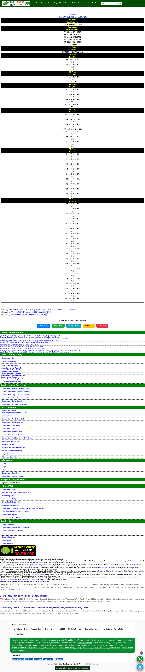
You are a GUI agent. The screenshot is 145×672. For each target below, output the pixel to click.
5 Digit (4, 470)
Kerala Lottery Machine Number (13, 435)
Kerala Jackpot (7, 416)
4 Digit (4, 467)
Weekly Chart (36, 629)
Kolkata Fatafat (39, 574)
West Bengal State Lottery (11, 441)
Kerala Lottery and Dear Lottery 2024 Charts (17, 438)
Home (32, 3)
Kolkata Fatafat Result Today (11, 381)
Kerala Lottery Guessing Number (13, 476)
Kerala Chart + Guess (9, 410)
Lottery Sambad (74, 325)
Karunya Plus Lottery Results (11, 373)
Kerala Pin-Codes (8, 524)
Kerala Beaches (7, 534)
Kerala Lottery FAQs (9, 489)
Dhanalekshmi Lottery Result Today (13, 375)
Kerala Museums (7, 540)
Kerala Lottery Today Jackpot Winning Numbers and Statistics (23, 508)
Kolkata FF (88, 325)
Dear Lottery (58, 325)
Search (118, 3)
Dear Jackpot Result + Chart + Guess (14, 412)
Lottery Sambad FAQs (9, 499)
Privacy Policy (48, 659)
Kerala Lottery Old (8, 358)
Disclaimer (29, 659)
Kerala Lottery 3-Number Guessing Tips (15, 404)
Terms (21, 659)
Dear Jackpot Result (105, 567)
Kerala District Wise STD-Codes (13, 531)
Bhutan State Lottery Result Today (13, 447)
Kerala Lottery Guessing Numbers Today (16, 388)
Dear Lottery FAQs (8, 496)
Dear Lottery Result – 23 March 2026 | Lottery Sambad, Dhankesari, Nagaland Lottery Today (44, 608)
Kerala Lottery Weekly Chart (11, 425)
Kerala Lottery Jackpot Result (31, 564)
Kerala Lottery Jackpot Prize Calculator (15, 527)
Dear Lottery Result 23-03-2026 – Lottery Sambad (23, 596)
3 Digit (4, 463)
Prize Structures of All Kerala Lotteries (15, 511)
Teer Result (102, 325)
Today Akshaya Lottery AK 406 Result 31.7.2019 (25, 314)
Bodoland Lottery (8, 444)
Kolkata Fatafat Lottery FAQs (11, 502)
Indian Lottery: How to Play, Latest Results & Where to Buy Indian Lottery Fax (44, 309)
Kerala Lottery (43, 325)
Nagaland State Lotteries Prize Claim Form (16, 492)
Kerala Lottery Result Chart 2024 (13, 422)
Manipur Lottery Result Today (12, 451)
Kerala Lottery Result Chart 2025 (13, 419)
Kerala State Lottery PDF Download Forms (16, 518)
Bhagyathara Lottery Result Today (12, 368)
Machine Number (75, 629)
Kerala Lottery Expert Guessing (12, 401)
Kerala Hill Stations (8, 537)
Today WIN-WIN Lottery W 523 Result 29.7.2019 (31, 312)
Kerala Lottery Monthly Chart (12, 432)
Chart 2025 (61, 629)
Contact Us (38, 659)
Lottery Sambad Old (9, 362)
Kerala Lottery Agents (9, 515)
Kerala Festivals (7, 543)
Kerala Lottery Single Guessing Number (15, 395)
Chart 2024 (49, 629)
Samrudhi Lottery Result (9, 372)
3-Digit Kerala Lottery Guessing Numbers (16, 391)
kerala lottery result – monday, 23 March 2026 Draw (24, 581)
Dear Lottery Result (92, 629)
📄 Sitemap (58, 659)
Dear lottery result (85, 643)
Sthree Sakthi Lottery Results (11, 370)
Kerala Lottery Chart (9, 428)
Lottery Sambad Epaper (10, 365)
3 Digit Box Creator (8, 454)
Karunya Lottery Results (9, 377)
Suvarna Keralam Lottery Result (12, 379)
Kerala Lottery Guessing (10, 473)
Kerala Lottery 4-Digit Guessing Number (15, 398)
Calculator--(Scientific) (9, 457)
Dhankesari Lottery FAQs (10, 505)
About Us (15, 659)
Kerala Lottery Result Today (113, 629)
